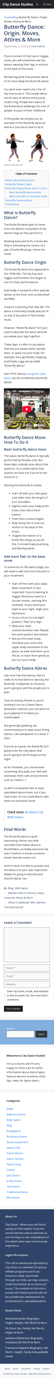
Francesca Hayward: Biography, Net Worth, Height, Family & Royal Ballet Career (26, 1352)
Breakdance (14, 1131)
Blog (11, 888)
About (7, 1368)
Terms (15, 1368)
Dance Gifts (14, 1147)
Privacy (37, 1368)
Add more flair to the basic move (28, 196)
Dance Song (14, 1164)
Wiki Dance (21, 888)
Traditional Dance (17, 1192)
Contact (46, 1368)
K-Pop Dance (14, 1181)
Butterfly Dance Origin (18, 184)
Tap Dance (13, 1186)
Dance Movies (15, 1153)
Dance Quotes (15, 1159)
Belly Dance (13, 1120)
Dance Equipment (17, 1142)
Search (11, 1028)
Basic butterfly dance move (25, 192)
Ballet (10, 1109)
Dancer (11, 1170)
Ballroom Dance (16, 1114)
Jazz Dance (13, 1175)
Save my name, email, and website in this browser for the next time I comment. (27, 995)
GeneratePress (44, 1373)
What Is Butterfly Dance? (19, 180)
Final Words (12, 204)
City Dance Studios (18, 4)
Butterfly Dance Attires (18, 200)
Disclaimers (26, 1368)
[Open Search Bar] (37, 4)
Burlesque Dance (17, 1136)
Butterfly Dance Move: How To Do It (26, 188)
